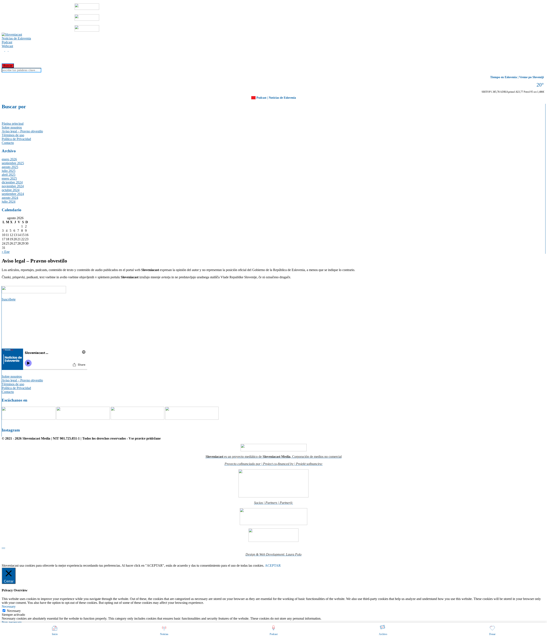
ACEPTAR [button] (273, 565)
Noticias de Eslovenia (16, 38)
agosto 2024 (10, 197)
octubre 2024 (10, 190)
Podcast (7, 42)
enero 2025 (9, 178)
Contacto (8, 143)
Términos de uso (13, 135)
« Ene (6, 252)
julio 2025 (8, 171)
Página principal (13, 123)
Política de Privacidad (16, 139)
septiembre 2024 (13, 194)
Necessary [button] (9, 606)
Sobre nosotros (12, 127)
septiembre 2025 (13, 163)
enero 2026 (9, 159)
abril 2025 (8, 174)
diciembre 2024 (12, 182)
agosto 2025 (10, 167)
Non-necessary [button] (12, 622)
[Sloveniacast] (12, 34)
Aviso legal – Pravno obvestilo (22, 131)
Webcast (7, 46)
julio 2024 (8, 201)
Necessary (14, 611)
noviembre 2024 (13, 186)
